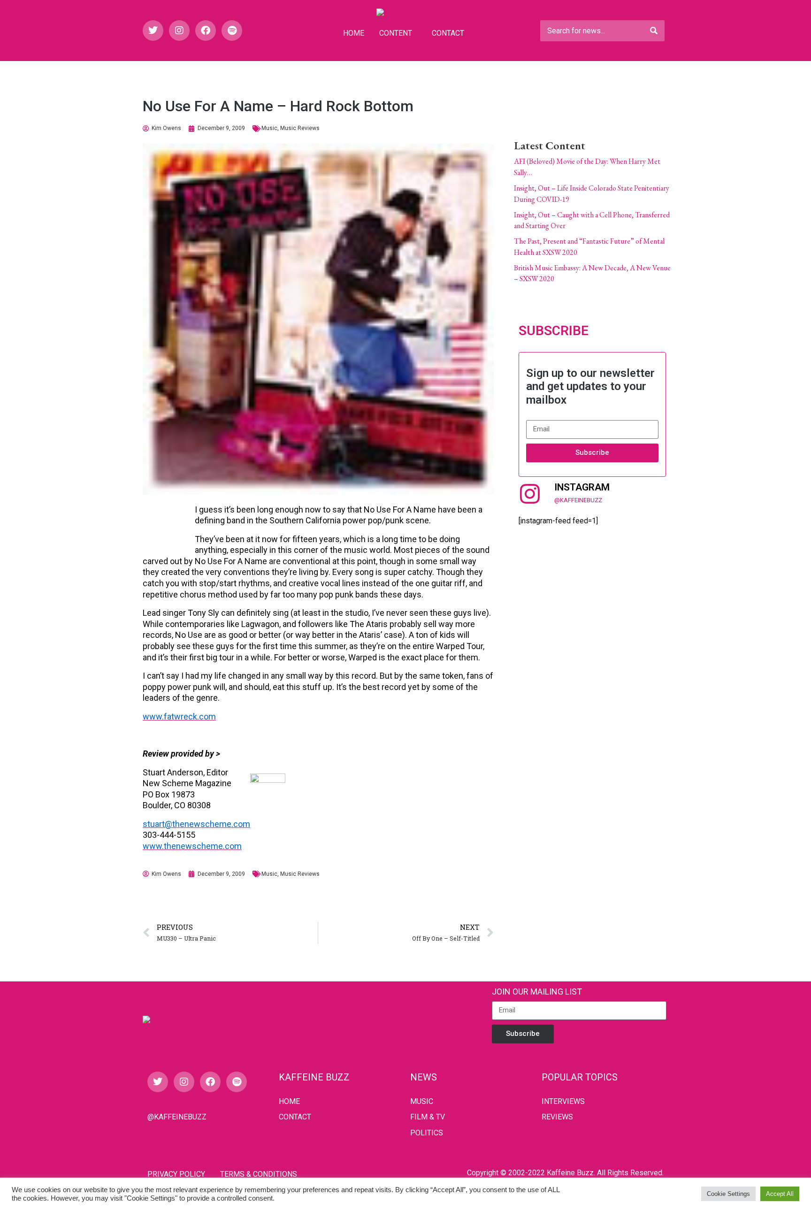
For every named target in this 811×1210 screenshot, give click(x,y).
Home (353, 33)
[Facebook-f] (205, 30)
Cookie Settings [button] (728, 1193)
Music (269, 128)
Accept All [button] (780, 1193)
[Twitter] (153, 30)
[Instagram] (179, 30)
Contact (448, 33)
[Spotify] (232, 30)
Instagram (582, 487)
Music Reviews (300, 128)
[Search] (654, 30)
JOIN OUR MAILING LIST (537, 991)
